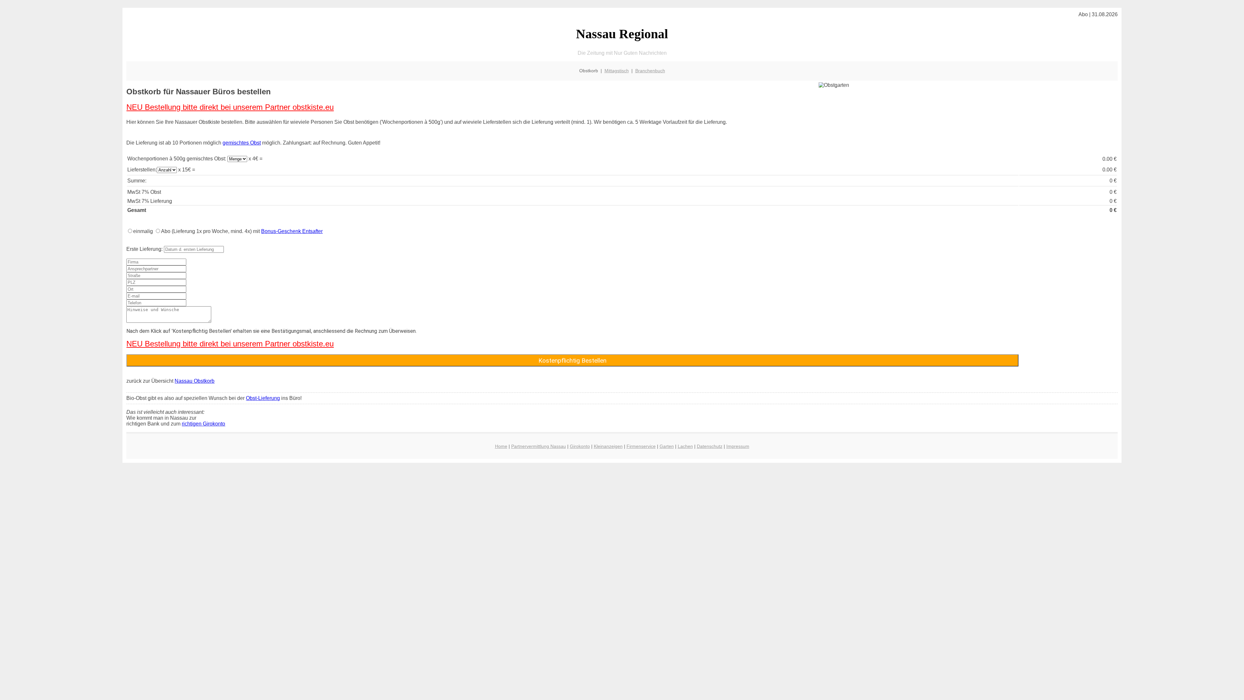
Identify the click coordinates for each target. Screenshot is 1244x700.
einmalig (143, 231)
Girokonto (580, 446)
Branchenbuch (650, 70)
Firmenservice (641, 446)
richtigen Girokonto (203, 423)
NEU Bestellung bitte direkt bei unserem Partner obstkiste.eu (230, 107)
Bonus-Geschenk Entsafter (292, 231)
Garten (667, 446)
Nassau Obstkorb (194, 381)
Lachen (685, 446)
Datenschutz (709, 446)
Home (501, 446)
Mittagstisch (617, 70)
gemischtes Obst (242, 143)
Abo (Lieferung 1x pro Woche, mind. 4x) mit (242, 231)
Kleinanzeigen (608, 446)
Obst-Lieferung (263, 398)
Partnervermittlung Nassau (538, 446)
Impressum (737, 446)
